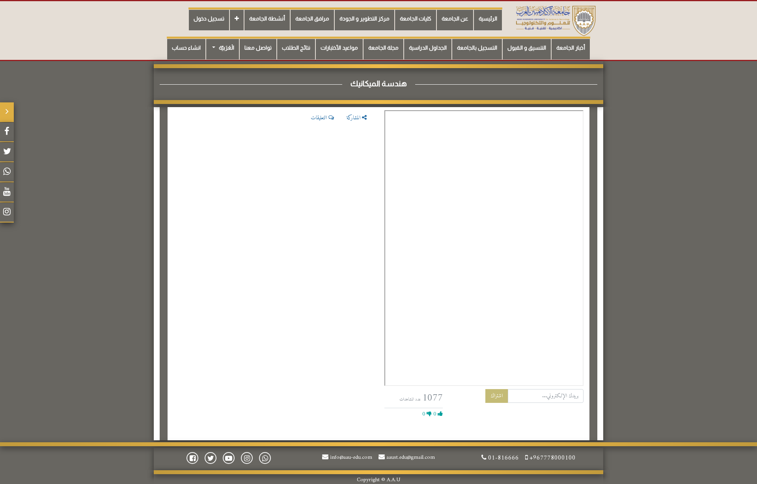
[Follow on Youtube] (7, 192)
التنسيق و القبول (526, 48)
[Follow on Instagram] (7, 213)
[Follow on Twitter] (7, 152)
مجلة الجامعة (383, 48)
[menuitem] (488, 20)
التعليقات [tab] (319, 118)
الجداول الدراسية (428, 48)
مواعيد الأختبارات (339, 48)
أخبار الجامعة (570, 48)
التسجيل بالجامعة (477, 48)
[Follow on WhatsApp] (7, 172)
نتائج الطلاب (296, 48)
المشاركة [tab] (354, 118)
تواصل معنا (258, 48)
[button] (237, 20)
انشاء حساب (186, 48)
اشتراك (496, 396)
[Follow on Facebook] (7, 132)
